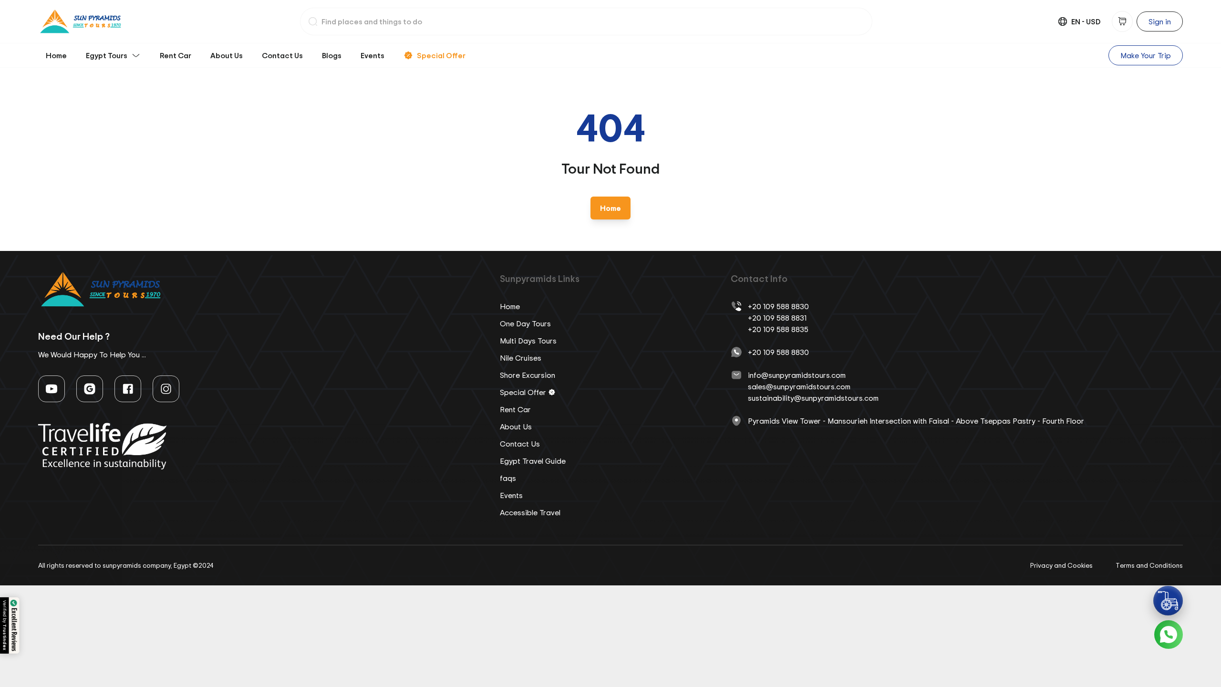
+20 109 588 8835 (778, 329)
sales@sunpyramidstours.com (799, 386)
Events (372, 55)
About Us (226, 55)
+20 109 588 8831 (777, 317)
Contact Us (282, 55)
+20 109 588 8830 (778, 306)
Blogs (331, 55)
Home (56, 55)
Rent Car (175, 55)
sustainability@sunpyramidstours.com (813, 398)
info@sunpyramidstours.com (797, 375)
